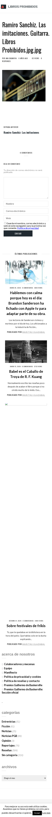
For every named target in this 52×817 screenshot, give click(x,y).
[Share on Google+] (26, 116)
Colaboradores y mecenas (19, 664)
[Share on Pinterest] (31, 116)
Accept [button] (37, 813)
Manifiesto (10, 672)
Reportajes (8, 745)
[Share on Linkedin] (35, 116)
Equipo (8, 668)
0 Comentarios (27, 288)
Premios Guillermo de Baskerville (23, 685)
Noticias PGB (9, 735)
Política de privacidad (28, 228)
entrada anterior (11, 127)
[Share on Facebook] (16, 116)
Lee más (46, 813)
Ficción (6, 726)
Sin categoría (9, 755)
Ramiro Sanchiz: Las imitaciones (21, 132)
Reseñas (7, 750)
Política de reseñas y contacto (22, 681)
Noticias (7, 731)
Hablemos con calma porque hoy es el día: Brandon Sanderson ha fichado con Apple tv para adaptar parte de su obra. (26, 303)
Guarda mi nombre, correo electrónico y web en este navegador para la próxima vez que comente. (25, 225)
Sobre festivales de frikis (26, 626)
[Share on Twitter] (21, 116)
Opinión (6, 740)
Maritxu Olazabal (33, 332)
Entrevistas (8, 721)
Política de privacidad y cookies (22, 676)
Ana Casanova (11, 58)
